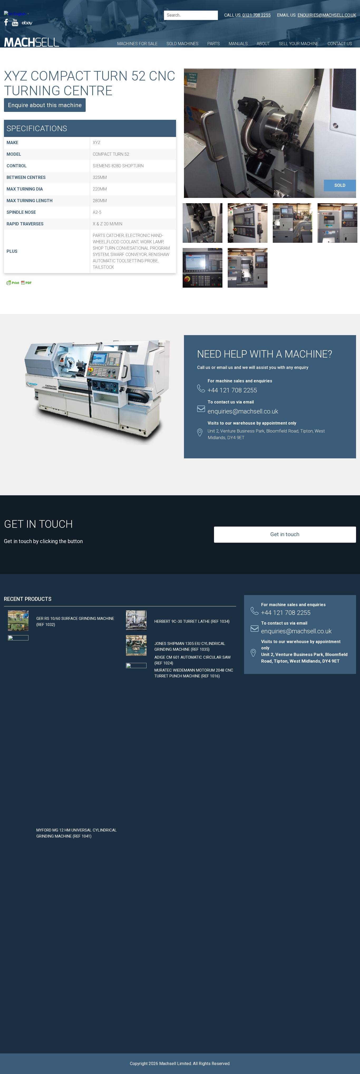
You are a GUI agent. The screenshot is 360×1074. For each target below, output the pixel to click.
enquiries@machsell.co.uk (327, 15)
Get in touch (284, 534)
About (263, 43)
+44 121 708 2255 (285, 612)
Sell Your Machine (299, 43)
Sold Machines (182, 43)
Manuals (238, 43)
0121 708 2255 (256, 15)
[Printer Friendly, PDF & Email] (18, 284)
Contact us (340, 43)
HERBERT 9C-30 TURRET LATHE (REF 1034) (192, 621)
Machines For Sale (137, 43)
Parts (213, 43)
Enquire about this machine (45, 105)
